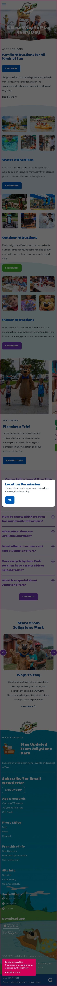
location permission (22, 484)
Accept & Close (13, 972)
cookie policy (22, 968)
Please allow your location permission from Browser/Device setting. (27, 489)
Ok (11, 501)
